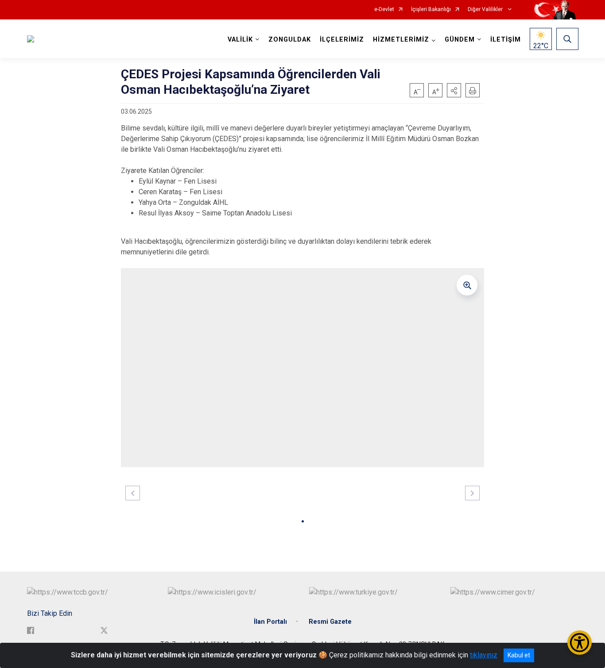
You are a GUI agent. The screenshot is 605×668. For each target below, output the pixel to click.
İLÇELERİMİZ (342, 39)
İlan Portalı (270, 622)
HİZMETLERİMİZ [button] (401, 39)
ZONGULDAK (289, 39)
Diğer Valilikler (486, 9)
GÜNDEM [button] (460, 39)
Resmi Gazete (330, 622)
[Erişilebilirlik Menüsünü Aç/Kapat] (579, 642)
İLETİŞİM (505, 39)
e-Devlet (384, 9)
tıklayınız (483, 655)
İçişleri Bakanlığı (431, 9)
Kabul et (519, 655)
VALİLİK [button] (240, 39)
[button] (454, 90)
